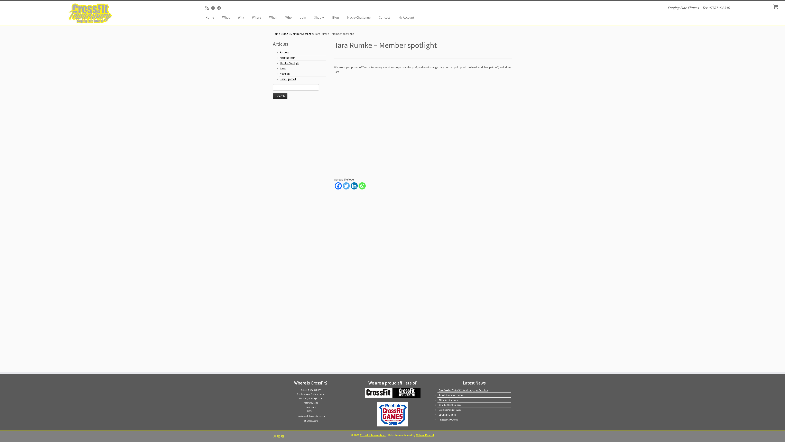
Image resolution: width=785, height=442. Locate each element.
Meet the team (287, 58)
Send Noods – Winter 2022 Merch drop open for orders (463, 390)
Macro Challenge (359, 17)
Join (303, 17)
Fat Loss (284, 52)
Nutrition (285, 74)
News (283, 68)
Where (256, 17)
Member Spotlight (301, 34)
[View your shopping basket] (776, 6)
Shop (318, 17)
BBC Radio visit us (447, 414)
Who (288, 17)
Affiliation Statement (449, 400)
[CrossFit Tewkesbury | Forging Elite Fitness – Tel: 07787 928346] (90, 13)
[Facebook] (338, 185)
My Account (406, 17)
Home (209, 17)
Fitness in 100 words (448, 419)
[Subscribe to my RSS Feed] (208, 8)
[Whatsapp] (362, 185)
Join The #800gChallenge (450, 405)
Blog (335, 17)
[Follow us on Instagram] (214, 8)
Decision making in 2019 (450, 409)
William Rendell (425, 435)
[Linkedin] (354, 185)
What (226, 17)
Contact (384, 17)
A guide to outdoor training (451, 395)
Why (241, 17)
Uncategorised (288, 79)
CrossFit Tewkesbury (373, 435)
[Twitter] (346, 185)
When (273, 17)
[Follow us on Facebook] (220, 8)
